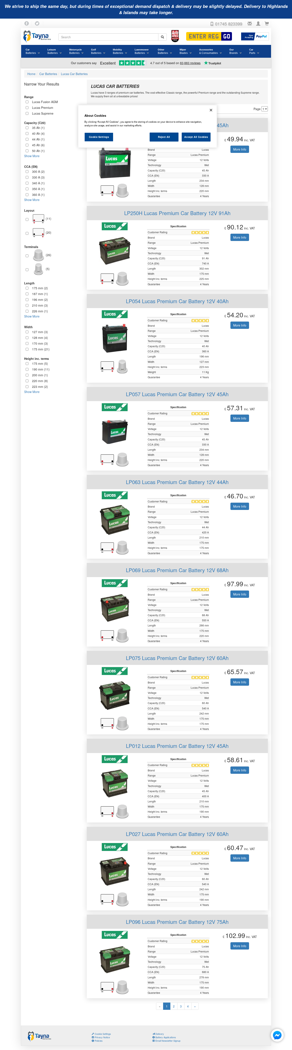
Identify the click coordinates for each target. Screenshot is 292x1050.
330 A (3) (38, 177)
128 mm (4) (40, 337)
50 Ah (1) (38, 151)
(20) (48, 232)
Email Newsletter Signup (167, 1040)
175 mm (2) (40, 288)
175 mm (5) (40, 363)
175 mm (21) (41, 349)
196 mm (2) (40, 299)
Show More (32, 156)
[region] (147, 126)
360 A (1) (38, 194)
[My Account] (258, 24)
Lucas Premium (42, 107)
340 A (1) (38, 183)
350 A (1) (38, 189)
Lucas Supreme (42, 113)
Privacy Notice (102, 1037)
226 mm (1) (40, 311)
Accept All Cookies (196, 137)
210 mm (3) (40, 305)
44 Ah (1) (38, 139)
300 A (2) (38, 171)
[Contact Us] (249, 24)
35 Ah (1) (38, 128)
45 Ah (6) (38, 145)
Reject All (164, 137)
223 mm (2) (40, 386)
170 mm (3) (40, 343)
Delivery (159, 1033)
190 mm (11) (41, 369)
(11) (48, 218)
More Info (239, 149)
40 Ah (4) (38, 133)
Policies (98, 1040)
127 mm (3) (40, 332)
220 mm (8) (40, 381)
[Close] (211, 110)
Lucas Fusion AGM (45, 102)
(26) (48, 255)
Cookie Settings (99, 137)
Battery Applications (165, 1037)
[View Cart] (267, 24)
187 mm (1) (40, 294)
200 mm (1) (40, 375)
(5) (47, 268)
